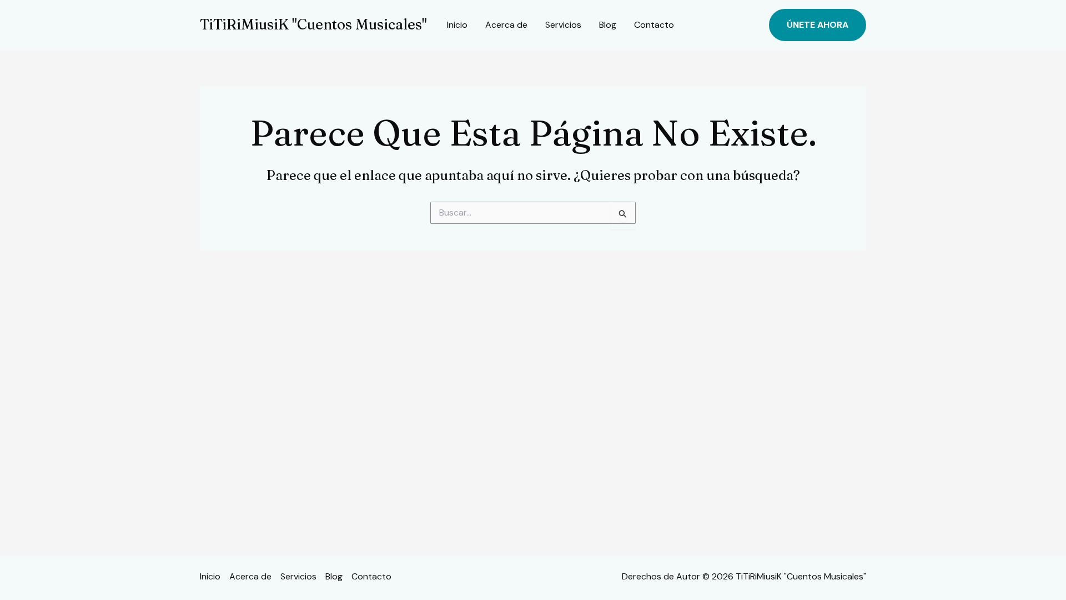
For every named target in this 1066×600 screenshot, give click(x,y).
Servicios (563, 25)
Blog (607, 25)
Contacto (654, 25)
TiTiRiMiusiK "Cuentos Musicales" (313, 24)
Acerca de (506, 25)
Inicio (457, 25)
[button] (817, 25)
